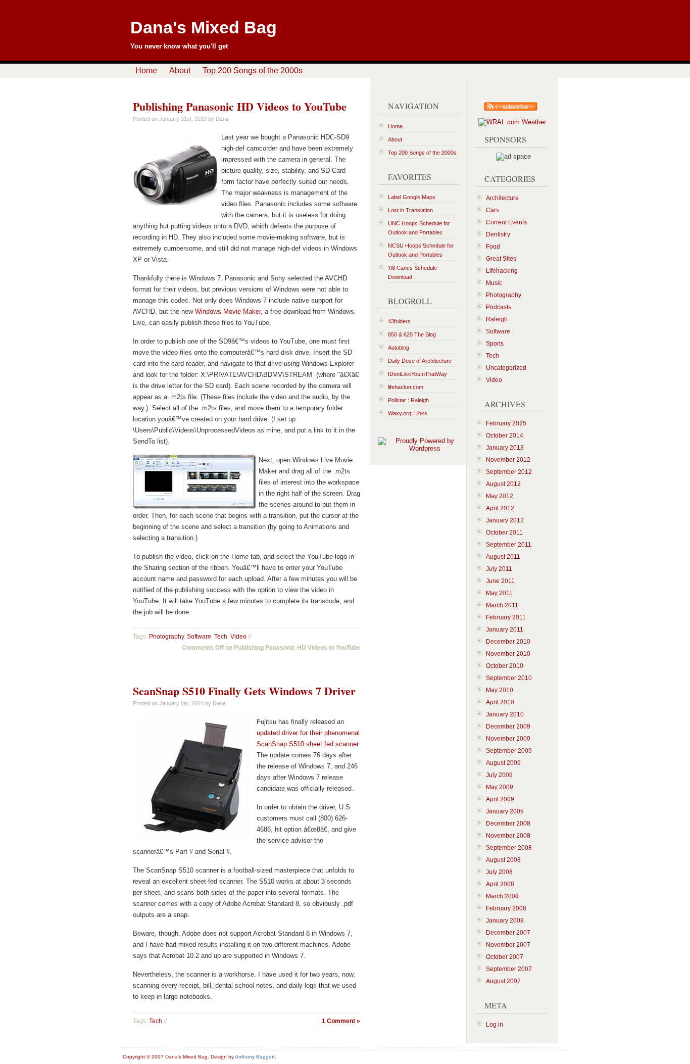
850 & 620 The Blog (412, 334)
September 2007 (509, 969)
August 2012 (503, 484)
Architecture (502, 198)
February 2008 (506, 908)
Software (199, 636)
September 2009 (509, 750)
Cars (492, 210)
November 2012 (508, 459)
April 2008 (500, 884)
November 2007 (508, 944)
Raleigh (497, 319)
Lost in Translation (410, 210)
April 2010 (500, 702)
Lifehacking (502, 270)
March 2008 (502, 896)
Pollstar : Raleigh (408, 400)
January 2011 (504, 629)
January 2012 (505, 520)
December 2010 (508, 641)
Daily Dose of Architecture (420, 361)
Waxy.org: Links (407, 413)
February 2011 (506, 617)
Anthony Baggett (255, 1056)
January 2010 (505, 714)
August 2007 (503, 981)
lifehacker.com (405, 387)
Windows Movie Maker (228, 311)
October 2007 (504, 956)
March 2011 (502, 605)
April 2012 (500, 508)
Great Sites (501, 258)
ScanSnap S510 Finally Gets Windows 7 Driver (244, 691)
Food (493, 246)
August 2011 (503, 556)
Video (238, 636)
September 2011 (508, 544)
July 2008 (499, 872)
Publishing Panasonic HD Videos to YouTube (240, 106)
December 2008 (508, 823)
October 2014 (504, 435)
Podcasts (498, 307)
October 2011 (504, 532)
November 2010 (508, 653)
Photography (166, 636)
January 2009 (505, 811)
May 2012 (499, 496)
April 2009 (500, 799)
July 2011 (499, 568)
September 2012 (509, 471)
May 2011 (499, 593)
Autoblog (398, 348)
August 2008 (503, 859)
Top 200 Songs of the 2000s (253, 70)
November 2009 (508, 738)
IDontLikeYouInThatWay (417, 374)
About (179, 70)
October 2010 (504, 665)
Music (494, 282)
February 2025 (506, 423)
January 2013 (505, 447)
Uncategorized (506, 367)
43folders (399, 321)
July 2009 (499, 775)
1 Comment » (341, 1021)
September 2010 (509, 678)
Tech (220, 636)
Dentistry (498, 234)
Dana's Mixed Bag (203, 27)
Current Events (506, 222)
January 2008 (505, 920)
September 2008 (509, 847)
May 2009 (499, 787)
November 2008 (508, 835)
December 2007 (508, 932)
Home (146, 70)
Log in (494, 1024)
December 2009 (508, 726)
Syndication (506, 107)
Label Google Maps (411, 197)
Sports (495, 343)
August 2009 (503, 762)
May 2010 (499, 690)
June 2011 (500, 581)
